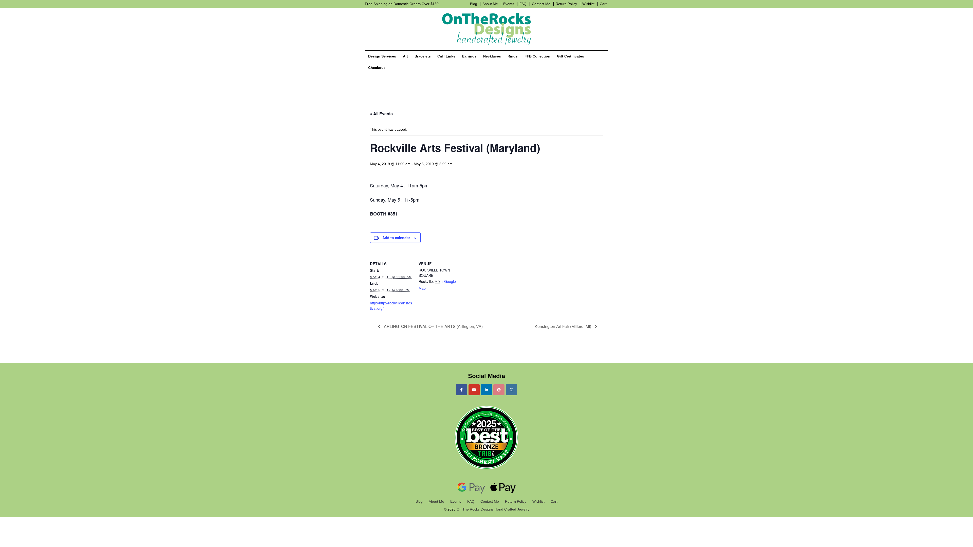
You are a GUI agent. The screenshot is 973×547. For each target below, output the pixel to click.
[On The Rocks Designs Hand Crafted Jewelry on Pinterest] (498, 389)
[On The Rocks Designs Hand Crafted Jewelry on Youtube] (474, 389)
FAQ (523, 4)
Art (405, 56)
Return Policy (566, 4)
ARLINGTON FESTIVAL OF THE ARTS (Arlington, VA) (433, 326)
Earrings (469, 56)
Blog (473, 4)
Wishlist (588, 4)
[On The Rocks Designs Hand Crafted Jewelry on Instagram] (511, 389)
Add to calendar (396, 237)
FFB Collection (537, 56)
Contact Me (541, 4)
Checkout (376, 68)
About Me (490, 4)
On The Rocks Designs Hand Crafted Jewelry (492, 509)
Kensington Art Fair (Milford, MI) (563, 326)
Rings (513, 56)
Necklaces (492, 56)
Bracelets (423, 56)
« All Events (381, 113)
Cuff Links (446, 56)
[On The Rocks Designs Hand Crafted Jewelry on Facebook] (461, 389)
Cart (603, 4)
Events (508, 4)
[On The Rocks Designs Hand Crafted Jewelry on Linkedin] (486, 389)
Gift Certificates (570, 56)
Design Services (382, 56)
